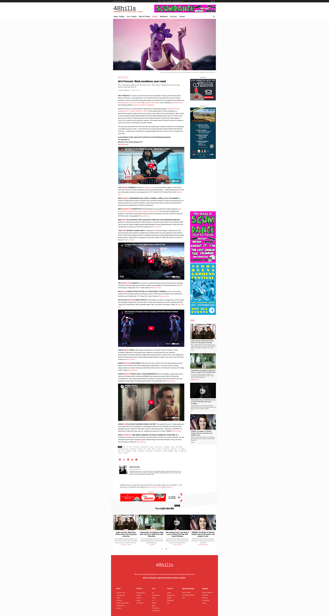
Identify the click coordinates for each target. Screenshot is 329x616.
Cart (183, 597)
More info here (123, 144)
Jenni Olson (174, 449)
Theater (120, 453)
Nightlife (128, 451)
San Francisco (157, 451)
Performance (141, 451)
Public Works (149, 451)
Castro (151, 447)
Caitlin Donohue (125, 90)
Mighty (183, 449)
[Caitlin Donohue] (123, 471)
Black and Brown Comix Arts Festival (130, 102)
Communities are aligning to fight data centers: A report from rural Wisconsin (203, 371)
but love (151, 187)
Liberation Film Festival (152, 102)
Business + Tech (195, 379)
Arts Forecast (136, 447)
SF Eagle (165, 451)
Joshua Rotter (177, 544)
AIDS (124, 447)
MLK (119, 451)
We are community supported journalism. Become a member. (164, 578)
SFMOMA (171, 451)
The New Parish (182, 451)
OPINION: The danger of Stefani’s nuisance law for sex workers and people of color (201, 433)
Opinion (192, 442)
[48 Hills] (128, 9)
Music (123, 451)
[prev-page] (162, 549)
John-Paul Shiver (126, 544)
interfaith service (177, 102)
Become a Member (207, 592)
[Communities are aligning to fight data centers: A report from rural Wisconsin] (203, 361)
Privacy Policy (205, 600)
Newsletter (205, 595)
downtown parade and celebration (143, 105)
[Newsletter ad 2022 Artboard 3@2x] (203, 100)
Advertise (204, 597)
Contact (204, 603)
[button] (214, 16)
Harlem (149, 449)
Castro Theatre (158, 447)
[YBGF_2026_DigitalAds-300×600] (203, 314)
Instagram (168, 487)
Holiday (159, 449)
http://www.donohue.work (135, 469)
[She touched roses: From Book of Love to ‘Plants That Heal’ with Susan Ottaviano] (203, 390)
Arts (131, 447)
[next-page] (166, 549)
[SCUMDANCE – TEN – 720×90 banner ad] (185, 12)
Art (127, 447)
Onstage (134, 451)
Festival (140, 449)
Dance (172, 447)
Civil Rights (167, 447)
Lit (179, 449)
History (154, 449)
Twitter (159, 487)
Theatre (126, 453)
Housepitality (166, 449)
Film (144, 449)
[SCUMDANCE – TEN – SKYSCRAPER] (203, 262)
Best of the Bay (186, 592)
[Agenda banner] (151, 501)
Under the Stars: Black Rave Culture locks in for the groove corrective (202, 342)
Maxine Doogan (203, 544)
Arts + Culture (123, 77)
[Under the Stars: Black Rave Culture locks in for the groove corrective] (203, 331)
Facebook (153, 487)
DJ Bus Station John (123, 449)
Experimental (133, 449)
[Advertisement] (203, 185)
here (177, 485)
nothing (146, 187)
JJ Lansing (151, 544)
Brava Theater (144, 447)
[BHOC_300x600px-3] (203, 158)
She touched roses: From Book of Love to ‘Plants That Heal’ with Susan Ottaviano (203, 401)
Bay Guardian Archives (188, 595)
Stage (175, 451)
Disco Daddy (179, 447)
